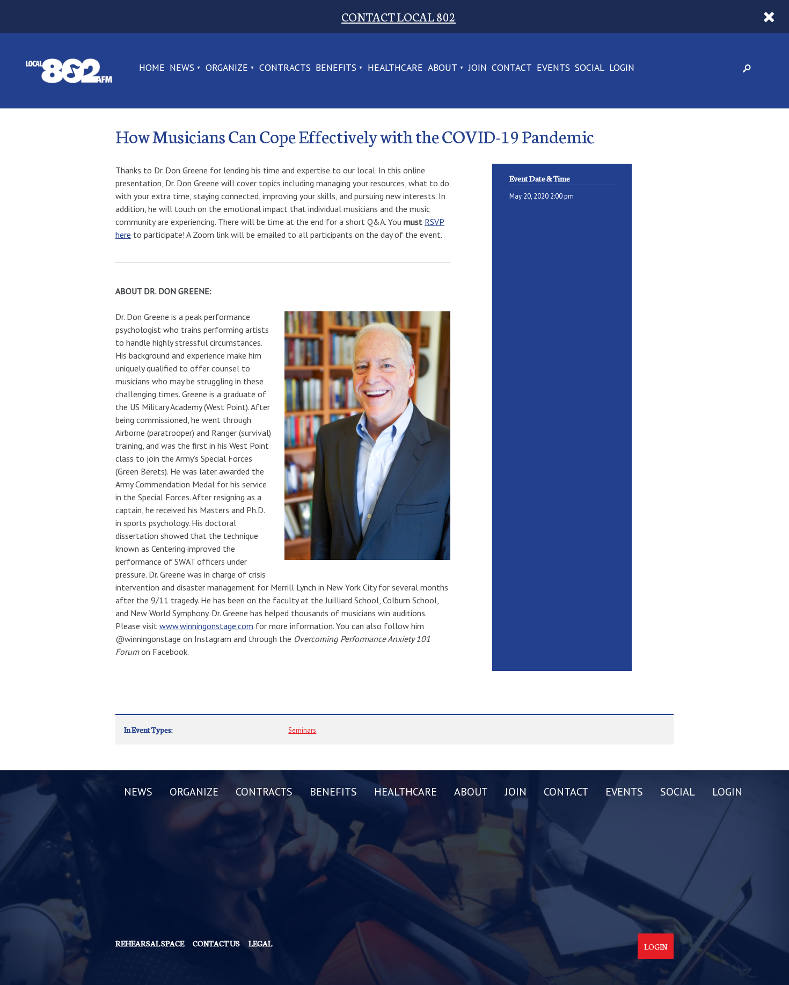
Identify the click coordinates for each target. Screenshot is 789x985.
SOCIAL (589, 68)
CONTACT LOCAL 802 (398, 16)
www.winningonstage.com (206, 626)
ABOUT (442, 68)
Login (655, 946)
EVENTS (553, 68)
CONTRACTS (285, 68)
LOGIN (621, 68)
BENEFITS (336, 68)
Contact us (216, 943)
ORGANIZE (227, 68)
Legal (260, 943)
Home (152, 68)
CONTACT (512, 68)
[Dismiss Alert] (769, 16)
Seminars (302, 730)
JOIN (478, 68)
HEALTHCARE (395, 68)
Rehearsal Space (149, 943)
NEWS (182, 68)
